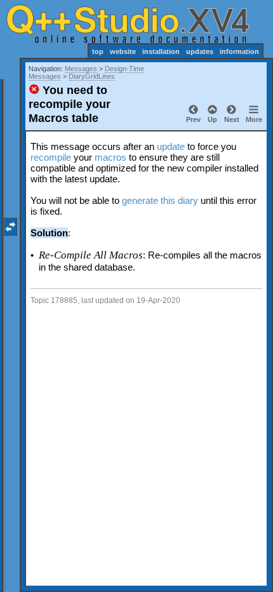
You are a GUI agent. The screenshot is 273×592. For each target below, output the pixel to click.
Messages (81, 68)
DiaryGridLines (92, 76)
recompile (50, 157)
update (171, 146)
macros (110, 157)
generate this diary (160, 200)
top (97, 51)
